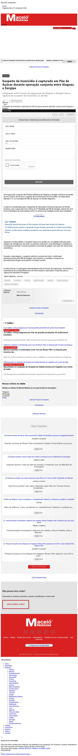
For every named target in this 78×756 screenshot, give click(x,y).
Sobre (12, 637)
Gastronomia (13, 689)
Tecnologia (13, 675)
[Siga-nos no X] (39, 632)
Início (5, 637)
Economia (12, 681)
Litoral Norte (13, 716)
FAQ (71, 637)
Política (11, 670)
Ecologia (12, 720)
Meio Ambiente (14, 687)
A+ (61, 114)
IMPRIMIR (71, 114)
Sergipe (7, 280)
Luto (10, 708)
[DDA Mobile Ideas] (39, 578)
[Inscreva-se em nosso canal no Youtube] (46, 632)
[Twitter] (28, 300)
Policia (11, 679)
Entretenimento (14, 673)
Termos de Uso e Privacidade (56, 637)
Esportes (12, 691)
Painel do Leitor (24, 637)
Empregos (8, 666)
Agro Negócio (14, 683)
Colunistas (8, 727)
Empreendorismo (15, 723)
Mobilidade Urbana (16, 697)
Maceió (50, 280)
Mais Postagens (39, 567)
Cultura (11, 698)
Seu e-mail (11, 134)
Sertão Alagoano (11, 284)
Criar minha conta (16, 604)
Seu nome (10, 126)
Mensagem (10, 149)
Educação (12, 677)
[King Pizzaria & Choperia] (39, 67)
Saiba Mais (68, 301)
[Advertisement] (39, 43)
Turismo (12, 693)
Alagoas (17, 280)
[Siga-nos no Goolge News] (39, 645)
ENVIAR (39, 182)
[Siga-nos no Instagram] (32, 632)
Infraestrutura (14, 702)
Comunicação (14, 706)
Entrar (4, 6)
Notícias (8, 668)
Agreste (11, 710)
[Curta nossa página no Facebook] (25, 632)
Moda (11, 722)
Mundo (11, 671)
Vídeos (7, 731)
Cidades (12, 700)
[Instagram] (18, 300)
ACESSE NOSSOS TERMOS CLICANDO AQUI (34, 748)
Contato (39, 639)
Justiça (11, 685)
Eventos (8, 729)
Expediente (37, 637)
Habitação (12, 704)
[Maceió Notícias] (17, 22)
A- (55, 114)
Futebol (7, 725)
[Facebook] (23, 300)
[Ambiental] (39, 313)
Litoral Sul (12, 714)
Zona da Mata (14, 712)
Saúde (11, 695)
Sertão (11, 718)
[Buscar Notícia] (74, 28)
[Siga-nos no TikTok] (52, 632)
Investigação (39, 280)
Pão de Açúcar (62, 280)
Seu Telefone (12, 141)
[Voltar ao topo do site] (1, 737)
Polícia (27, 280)
